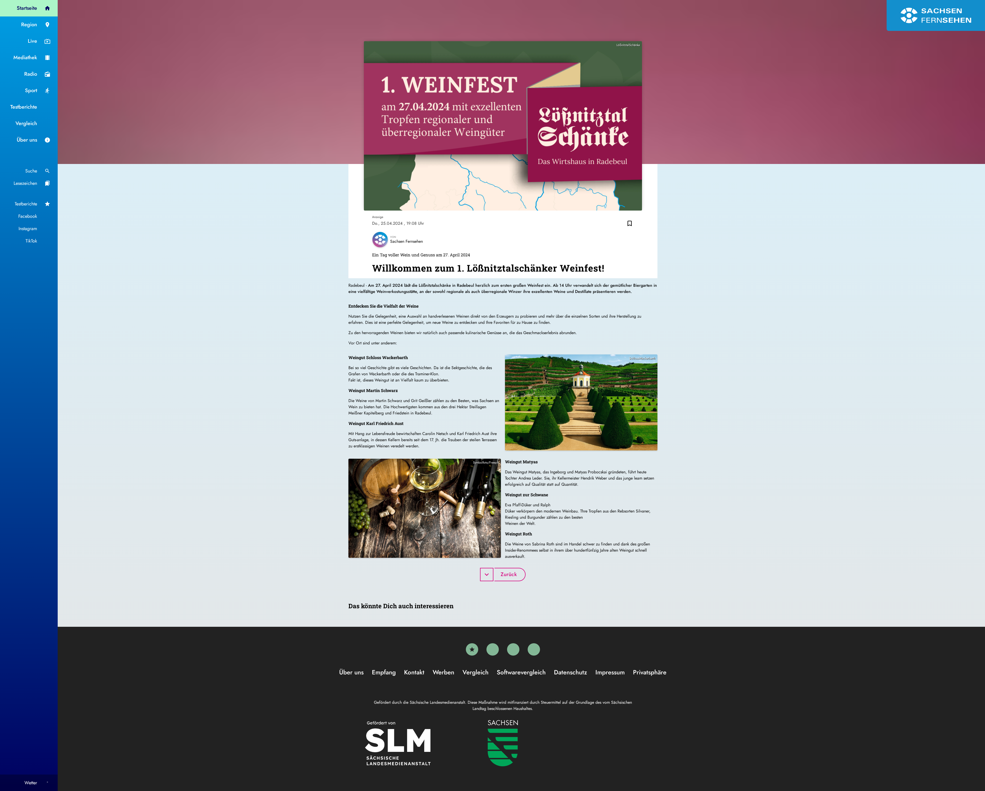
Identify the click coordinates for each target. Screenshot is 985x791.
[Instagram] (513, 649)
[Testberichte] (472, 649)
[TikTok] (534, 649)
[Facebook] (492, 649)
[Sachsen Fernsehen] (936, 15)
